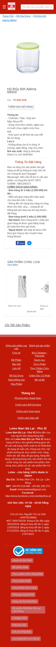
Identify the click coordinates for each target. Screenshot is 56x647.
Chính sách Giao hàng (28, 411)
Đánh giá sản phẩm (39, 345)
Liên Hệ (16, 368)
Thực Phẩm (39, 364)
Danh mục (39, 360)
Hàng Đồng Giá (16, 380)
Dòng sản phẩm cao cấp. (16, 347)
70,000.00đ (19, 99)
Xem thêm (12, 265)
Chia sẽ (16, 353)
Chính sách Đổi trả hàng (28, 405)
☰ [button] (4, 7)
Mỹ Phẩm (16, 360)
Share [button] (21, 243)
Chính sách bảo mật (28, 418)
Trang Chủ (8, 16)
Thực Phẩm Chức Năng (39, 370)
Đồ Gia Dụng (23, 16)
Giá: (9, 100)
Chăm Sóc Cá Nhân (39, 375)
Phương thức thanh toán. (28, 398)
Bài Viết (16, 364)
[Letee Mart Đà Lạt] (11, 6)
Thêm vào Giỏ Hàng (20, 107)
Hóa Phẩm (16, 384)
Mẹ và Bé (40, 380)
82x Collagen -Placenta (39, 354)
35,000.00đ (31, 312)
